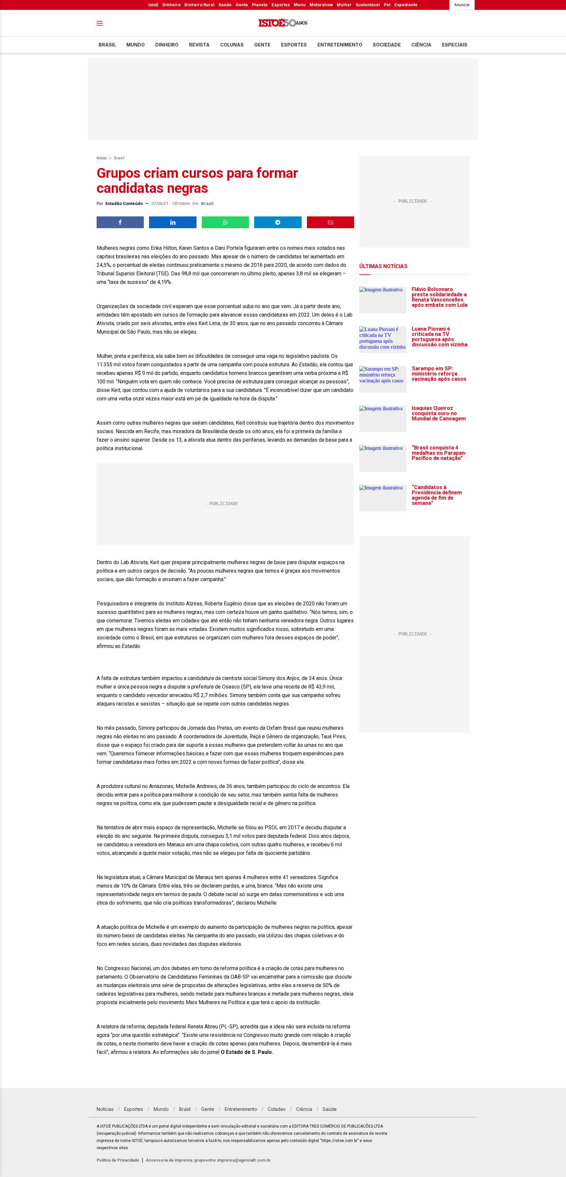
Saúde (225, 4)
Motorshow (321, 4)
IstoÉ (153, 4)
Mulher (344, 4)
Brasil (107, 44)
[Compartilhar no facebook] (120, 222)
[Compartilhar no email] (330, 222)
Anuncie (462, 4)
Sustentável (368, 4)
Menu (300, 4)
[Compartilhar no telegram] (277, 222)
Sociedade (387, 44)
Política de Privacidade (118, 1160)
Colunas (232, 44)
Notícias (105, 1109)
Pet (387, 4)
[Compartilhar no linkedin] (172, 222)
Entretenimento (339, 44)
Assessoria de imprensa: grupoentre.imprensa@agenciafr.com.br (208, 1160)
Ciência (421, 44)
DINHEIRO (167, 44)
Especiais (454, 44)
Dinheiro (171, 4)
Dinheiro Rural (199, 4)
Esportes (281, 4)
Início (101, 158)
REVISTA (199, 44)
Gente (242, 4)
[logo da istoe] (283, 23)
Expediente (406, 4)
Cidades (277, 1109)
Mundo (135, 44)
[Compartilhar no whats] (225, 222)
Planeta (260, 4)
